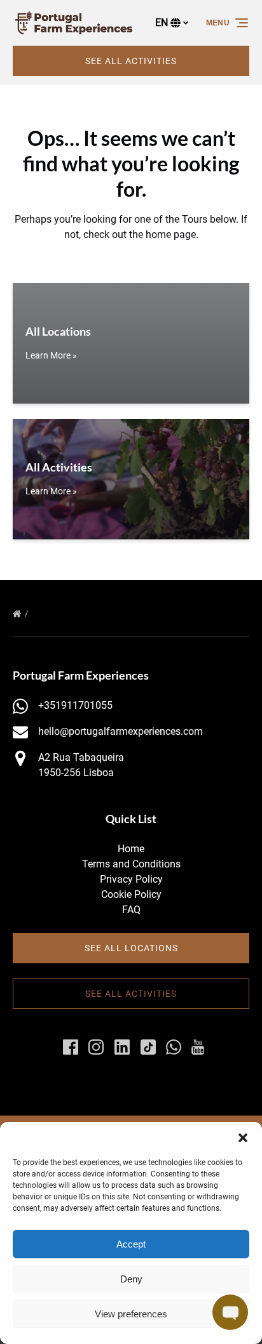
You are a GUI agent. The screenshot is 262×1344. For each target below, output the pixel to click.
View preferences (131, 1313)
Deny (131, 1279)
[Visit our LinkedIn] (122, 1047)
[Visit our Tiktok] (148, 1047)
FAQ (131, 910)
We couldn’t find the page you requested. (122, 613)
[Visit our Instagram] (96, 1047)
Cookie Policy (131, 894)
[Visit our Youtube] (197, 1047)
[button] (243, 1137)
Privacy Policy (131, 879)
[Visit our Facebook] (70, 1047)
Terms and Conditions (131, 864)
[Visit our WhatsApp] (173, 1047)
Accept (131, 1244)
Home (131, 849)
